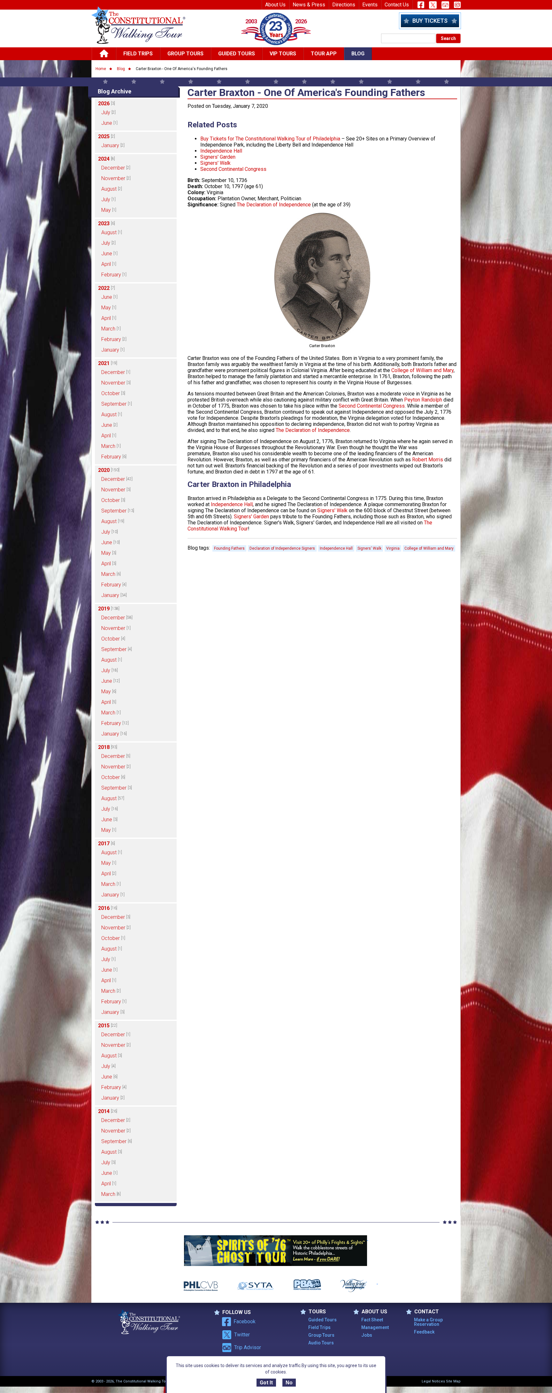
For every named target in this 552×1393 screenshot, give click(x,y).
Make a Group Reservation (428, 1321)
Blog (357, 54)
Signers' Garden (217, 157)
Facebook (245, 1321)
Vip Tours (283, 54)
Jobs (366, 1335)
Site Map (453, 1381)
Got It (266, 1383)
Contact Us (397, 5)
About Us (275, 5)
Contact (426, 1311)
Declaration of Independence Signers (282, 548)
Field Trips (138, 54)
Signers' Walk (215, 163)
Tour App (324, 54)
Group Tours (185, 54)
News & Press (309, 5)
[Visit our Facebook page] (421, 5)
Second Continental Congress (233, 169)
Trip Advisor (247, 1347)
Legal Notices (433, 1381)
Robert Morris (427, 460)
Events (370, 5)
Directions (343, 5)
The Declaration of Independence (274, 205)
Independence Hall (221, 151)
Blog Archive (114, 91)
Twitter (242, 1335)
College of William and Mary (422, 370)
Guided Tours (236, 54)
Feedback (424, 1332)
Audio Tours (321, 1343)
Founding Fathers (229, 548)
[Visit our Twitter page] (433, 5)
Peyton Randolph (423, 400)
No (289, 1382)
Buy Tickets (430, 20)
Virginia (393, 548)
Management (375, 1327)
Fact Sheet (372, 1319)
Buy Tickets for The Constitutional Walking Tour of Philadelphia (270, 139)
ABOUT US (374, 1311)
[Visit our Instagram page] (457, 5)
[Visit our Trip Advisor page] (445, 5)
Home (101, 69)
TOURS (317, 1311)
